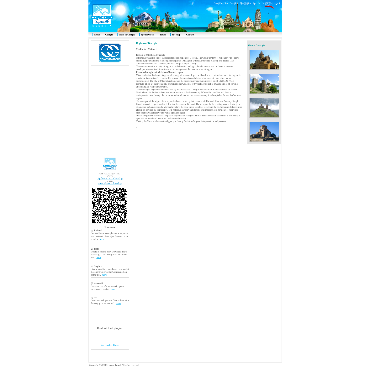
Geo (216, 3)
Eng (221, 3)
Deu (232, 3)
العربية (276, 3)
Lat (263, 3)
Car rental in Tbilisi (110, 345)
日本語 (243, 3)
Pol (249, 3)
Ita (259, 3)
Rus (226, 3)
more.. (114, 289)
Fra (236, 3)
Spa (254, 3)
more (102, 239)
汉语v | (269, 3)
